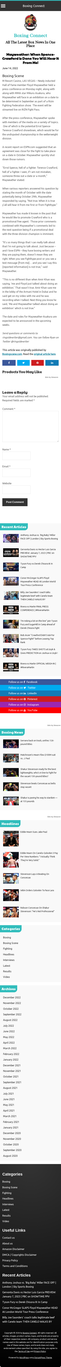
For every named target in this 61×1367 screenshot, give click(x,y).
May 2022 (8, 1037)
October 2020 (11, 1144)
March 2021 (10, 1116)
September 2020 (12, 1150)
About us (7, 1243)
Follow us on (23, 682)
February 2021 (11, 1122)
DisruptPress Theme (43, 1358)
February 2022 (11, 1054)
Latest (6, 965)
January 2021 (10, 1127)
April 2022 (9, 1042)
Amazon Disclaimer (13, 1249)
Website (6, 483)
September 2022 (12, 1014)
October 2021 (11, 1076)
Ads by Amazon (51, 377)
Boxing (7, 937)
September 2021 (12, 1082)
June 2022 (9, 1031)
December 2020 (12, 1133)
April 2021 (9, 1110)
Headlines (8, 954)
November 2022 (12, 1003)
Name (6, 449)
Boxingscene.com (12, 354)
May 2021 (8, 1104)
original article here (45, 354)
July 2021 (8, 1093)
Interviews (9, 960)
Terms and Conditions (15, 1266)
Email (6, 466)
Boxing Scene (13, 76)
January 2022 (10, 1059)
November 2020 (12, 1138)
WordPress (24, 1358)
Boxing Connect (34, 6)
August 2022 (10, 1020)
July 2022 (8, 1025)
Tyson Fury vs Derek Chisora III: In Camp (24, 1302)
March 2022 (10, 1048)
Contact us (8, 1237)
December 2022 (12, 997)
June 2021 (9, 1099)
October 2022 (11, 1008)
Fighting (7, 948)
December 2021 (12, 1065)
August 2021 (10, 1087)
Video (6, 977)
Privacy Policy (10, 1260)
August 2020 (10, 1155)
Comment (8, 408)
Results (7, 971)
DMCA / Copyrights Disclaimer (19, 1254)
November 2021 (12, 1071)
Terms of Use (24, 1351)
